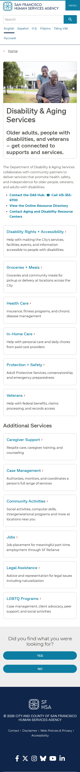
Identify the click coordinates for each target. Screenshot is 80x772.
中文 (34, 28)
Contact (13, 730)
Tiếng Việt (61, 28)
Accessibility (40, 735)
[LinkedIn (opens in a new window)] (62, 760)
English (9, 28)
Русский (10, 38)
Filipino (45, 28)
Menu (73, 5)
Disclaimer (29, 730)
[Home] (31, 6)
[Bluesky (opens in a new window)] (43, 760)
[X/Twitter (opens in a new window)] (25, 760)
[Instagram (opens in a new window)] (34, 760)
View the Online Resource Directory (39, 206)
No (40, 669)
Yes (40, 655)
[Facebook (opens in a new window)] (17, 760)
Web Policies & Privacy (56, 730)
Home (13, 51)
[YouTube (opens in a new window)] (52, 760)
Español (23, 28)
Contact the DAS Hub (27, 195)
